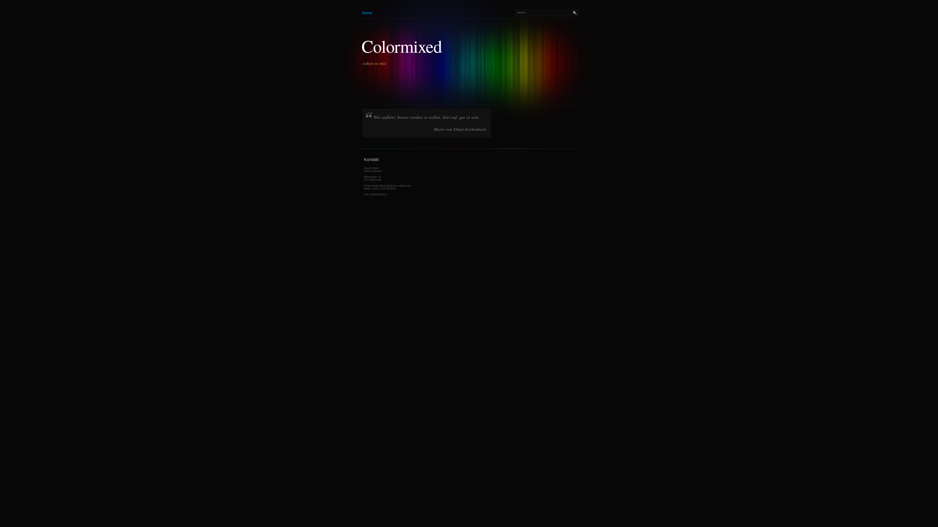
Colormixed (402, 46)
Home (367, 13)
